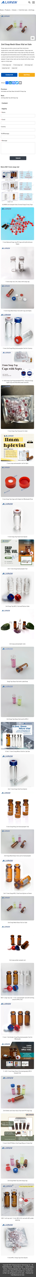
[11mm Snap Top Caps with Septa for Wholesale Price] (17, 481)
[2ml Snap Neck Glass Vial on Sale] (17, 908)
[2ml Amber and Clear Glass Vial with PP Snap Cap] (17, 1092)
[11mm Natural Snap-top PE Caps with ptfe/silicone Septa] (17, 223)
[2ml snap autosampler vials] (17, 625)
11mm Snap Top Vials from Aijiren (17, 536)
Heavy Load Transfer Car (18, 1271)
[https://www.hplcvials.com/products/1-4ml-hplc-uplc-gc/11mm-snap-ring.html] (18, 27)
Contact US (9, 75)
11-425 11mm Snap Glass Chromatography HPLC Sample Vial (17, 1072)
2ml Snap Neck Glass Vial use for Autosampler (17, 856)
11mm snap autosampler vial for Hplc (17, 463)
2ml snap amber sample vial (17, 960)
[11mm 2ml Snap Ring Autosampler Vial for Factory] (17, 329)
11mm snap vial (17, 65)
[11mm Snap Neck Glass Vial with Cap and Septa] (17, 296)
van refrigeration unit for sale (15, 1273)
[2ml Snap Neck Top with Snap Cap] (17, 1162)
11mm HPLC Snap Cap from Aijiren (17, 1258)
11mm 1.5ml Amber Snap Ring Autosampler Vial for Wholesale (17, 1038)
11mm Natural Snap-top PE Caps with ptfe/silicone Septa (17, 243)
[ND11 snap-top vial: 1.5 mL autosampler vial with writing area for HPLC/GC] (17, 979)
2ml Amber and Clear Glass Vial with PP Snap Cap (13, 91)
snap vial (14, 68)
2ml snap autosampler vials (17, 644)
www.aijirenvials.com (12, 38)
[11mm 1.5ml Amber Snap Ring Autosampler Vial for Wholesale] (17, 1018)
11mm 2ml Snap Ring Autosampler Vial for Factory (17, 348)
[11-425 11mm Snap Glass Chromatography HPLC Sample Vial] (17, 1055)
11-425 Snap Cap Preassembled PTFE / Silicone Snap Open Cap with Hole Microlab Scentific (17, 381)
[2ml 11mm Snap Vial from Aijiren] (17, 770)
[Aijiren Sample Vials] (9, 2)
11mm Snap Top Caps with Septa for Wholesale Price (17, 499)
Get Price (27, 75)
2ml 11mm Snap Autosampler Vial (17, 569)
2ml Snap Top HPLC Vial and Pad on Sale (17, 606)
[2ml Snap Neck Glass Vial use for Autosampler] (17, 841)
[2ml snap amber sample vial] (17, 941)
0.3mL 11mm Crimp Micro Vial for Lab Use (17, 751)
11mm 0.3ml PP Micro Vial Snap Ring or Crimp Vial (17, 1143)
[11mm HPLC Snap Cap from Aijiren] (17, 1239)
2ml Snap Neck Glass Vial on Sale (17, 922)
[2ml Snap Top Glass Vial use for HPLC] (17, 700)
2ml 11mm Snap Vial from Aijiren (17, 789)
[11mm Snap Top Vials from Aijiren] (17, 518)
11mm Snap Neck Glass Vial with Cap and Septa (17, 310)
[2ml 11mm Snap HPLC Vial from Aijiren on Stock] (17, 875)
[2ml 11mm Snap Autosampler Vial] (17, 553)
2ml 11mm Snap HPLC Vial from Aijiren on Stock (17, 893)
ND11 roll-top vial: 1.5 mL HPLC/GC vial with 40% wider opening (17, 1219)
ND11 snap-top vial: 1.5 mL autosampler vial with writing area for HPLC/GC (17, 998)
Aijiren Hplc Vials (18, 1267)
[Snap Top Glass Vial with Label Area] (17, 663)
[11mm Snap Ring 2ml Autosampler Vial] (17, 808)
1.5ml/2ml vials (22, 10)
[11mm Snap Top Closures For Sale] (17, 407)
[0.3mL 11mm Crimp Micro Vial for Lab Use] (17, 735)
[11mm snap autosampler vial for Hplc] (17, 447)
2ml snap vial (28, 65)
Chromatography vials (14, 1269)
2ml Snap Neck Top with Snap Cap (9, 98)
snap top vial (6, 68)
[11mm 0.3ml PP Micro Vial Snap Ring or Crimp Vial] (17, 1127)
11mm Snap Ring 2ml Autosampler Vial (17, 826)
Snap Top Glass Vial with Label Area (17, 681)
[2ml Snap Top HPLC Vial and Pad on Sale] (17, 588)
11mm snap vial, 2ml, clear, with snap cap (17, 281)
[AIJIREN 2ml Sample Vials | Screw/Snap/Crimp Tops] (17, 186)
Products (7, 10)
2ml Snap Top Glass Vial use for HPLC (17, 719)
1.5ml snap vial (6, 65)
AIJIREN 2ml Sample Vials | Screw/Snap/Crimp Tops (17, 204)
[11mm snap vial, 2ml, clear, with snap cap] (17, 263)
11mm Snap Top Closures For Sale (17, 431)
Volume (14, 10)
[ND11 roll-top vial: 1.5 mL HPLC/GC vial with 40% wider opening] (17, 1199)
